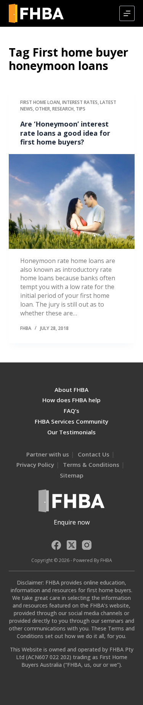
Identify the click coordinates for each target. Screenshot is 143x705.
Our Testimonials (71, 432)
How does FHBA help (71, 400)
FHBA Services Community (71, 421)
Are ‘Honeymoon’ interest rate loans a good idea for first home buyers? (65, 132)
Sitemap (72, 475)
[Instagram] (87, 545)
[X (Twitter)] (71, 545)
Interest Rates (80, 102)
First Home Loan (40, 102)
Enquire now (72, 522)
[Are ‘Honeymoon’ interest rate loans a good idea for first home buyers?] (72, 201)
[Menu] (127, 13)
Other (42, 109)
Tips (80, 109)
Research (63, 109)
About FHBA (71, 389)
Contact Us (93, 454)
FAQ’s (71, 410)
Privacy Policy (35, 464)
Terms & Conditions (91, 464)
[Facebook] (56, 545)
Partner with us (47, 454)
